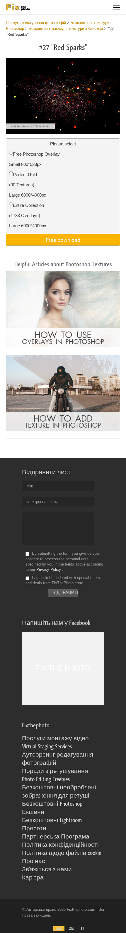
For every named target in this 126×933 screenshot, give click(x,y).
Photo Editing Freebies (46, 779)
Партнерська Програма (55, 837)
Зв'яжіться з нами (47, 869)
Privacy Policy (48, 569)
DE (71, 928)
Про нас (33, 861)
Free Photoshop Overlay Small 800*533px (34, 159)
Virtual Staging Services (47, 747)
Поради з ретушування (55, 771)
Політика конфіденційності (60, 845)
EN (59, 928)
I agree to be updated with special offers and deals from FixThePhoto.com (62, 580)
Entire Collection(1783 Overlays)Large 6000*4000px (27, 215)
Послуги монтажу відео (55, 738)
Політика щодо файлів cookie (61, 853)
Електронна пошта (41, 501)
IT (82, 928)
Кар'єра (33, 878)
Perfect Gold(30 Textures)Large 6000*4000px (27, 184)
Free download (63, 239)
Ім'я (28, 486)
